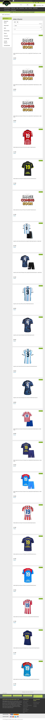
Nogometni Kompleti (8, 719)
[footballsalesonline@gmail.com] (33, 2)
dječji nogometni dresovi (27, 695)
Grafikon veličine (25, 701)
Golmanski (30, 8)
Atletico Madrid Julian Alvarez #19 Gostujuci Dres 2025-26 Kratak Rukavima (24, 554)
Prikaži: (41, 27)
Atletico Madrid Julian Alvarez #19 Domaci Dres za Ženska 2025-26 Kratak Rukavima (26, 616)
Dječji (17, 8)
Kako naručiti (25, 702)
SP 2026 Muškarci (7, 10)
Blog (24, 712)
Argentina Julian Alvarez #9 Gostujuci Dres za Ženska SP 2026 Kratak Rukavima (25, 397)
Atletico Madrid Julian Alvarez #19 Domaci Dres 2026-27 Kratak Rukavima (24, 147)
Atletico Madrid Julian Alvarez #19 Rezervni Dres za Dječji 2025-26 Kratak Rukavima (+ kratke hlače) (27, 492)
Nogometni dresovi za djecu (6, 705)
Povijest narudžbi (36, 703)
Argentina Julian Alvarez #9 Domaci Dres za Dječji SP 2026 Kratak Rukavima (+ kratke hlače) (27, 241)
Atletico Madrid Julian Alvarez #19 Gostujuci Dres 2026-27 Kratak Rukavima (24, 178)
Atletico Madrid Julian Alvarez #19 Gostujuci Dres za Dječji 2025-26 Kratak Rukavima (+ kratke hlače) (27, 461)
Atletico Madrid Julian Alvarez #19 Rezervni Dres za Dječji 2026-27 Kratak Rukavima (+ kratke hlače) (27, 116)
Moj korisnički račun (36, 702)
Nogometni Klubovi (7, 8)
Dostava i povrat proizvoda (27, 705)
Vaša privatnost (25, 706)
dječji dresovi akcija (16, 695)
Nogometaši (13, 8)
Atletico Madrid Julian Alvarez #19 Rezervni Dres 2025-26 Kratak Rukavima (24, 585)
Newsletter (35, 706)
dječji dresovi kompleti (6, 695)
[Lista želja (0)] (38, 2)
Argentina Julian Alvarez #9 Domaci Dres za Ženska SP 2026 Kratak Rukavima (25, 366)
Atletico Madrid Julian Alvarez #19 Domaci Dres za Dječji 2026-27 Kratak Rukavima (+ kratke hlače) (27, 54)
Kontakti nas (25, 708)
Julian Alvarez (7, 14)
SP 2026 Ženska (13, 10)
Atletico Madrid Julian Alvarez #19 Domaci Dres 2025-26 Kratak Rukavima (24, 522)
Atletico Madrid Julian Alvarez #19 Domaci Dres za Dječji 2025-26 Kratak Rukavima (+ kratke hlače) (27, 429)
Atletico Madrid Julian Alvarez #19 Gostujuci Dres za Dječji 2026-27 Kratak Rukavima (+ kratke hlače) (27, 85)
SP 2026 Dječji (35, 8)
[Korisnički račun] (36, 2)
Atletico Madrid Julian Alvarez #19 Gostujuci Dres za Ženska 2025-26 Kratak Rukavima (26, 647)
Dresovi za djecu (14, 719)
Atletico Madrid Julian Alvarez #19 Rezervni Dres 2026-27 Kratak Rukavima (24, 209)
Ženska (26, 8)
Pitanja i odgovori (26, 709)
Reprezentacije (21, 8)
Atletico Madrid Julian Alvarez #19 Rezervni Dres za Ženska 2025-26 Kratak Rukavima (26, 679)
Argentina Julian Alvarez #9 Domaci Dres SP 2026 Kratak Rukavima (23, 303)
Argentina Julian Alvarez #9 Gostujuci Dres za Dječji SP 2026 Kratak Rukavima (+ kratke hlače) (27, 272)
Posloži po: (40, 23)
